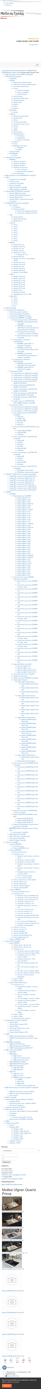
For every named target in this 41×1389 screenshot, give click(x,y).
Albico (3, 1184)
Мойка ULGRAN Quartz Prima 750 (13, 1240)
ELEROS (8, 1184)
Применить (6, 1162)
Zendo (11, 274)
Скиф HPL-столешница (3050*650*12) (21, 482)
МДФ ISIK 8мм (18, 1070)
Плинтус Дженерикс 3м (20, 937)
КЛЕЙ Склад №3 (10, 308)
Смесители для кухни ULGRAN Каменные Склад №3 (23, 578)
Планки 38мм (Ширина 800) (18, 1032)
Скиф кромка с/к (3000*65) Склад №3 (25, 379)
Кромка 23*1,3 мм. (19, 252)
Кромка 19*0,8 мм (19, 264)
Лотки (15, 155)
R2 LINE (20, 446)
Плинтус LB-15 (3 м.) (20, 852)
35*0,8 (15, 233)
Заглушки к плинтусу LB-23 (26, 860)
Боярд (15, 112)
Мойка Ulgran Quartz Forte (26, 696)
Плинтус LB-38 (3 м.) (20, 884)
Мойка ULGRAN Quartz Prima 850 (13, 1312)
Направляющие (18, 134)
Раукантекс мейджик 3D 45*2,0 (27, 213)
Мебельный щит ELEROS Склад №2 (21, 1119)
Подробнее (15, 1382)
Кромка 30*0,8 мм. (19, 270)
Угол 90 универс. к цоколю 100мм (28, 998)
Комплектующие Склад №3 (18, 312)
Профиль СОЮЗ (14, 1143)
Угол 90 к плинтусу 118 (24, 913)
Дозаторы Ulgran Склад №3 (22, 664)
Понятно (7, 1386)
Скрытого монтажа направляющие (24, 84)
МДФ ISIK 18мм (18, 1068)
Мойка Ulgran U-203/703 (25, 527)
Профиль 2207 (18, 1137)
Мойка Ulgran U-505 (23, 545)
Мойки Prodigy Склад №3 (17, 840)
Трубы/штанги (17, 118)
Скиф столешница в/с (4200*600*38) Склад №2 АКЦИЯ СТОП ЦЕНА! (25, 394)
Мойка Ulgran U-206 (23, 565)
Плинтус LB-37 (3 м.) (20, 882)
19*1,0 (15, 304)
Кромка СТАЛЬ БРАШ (20, 272)
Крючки (15, 104)
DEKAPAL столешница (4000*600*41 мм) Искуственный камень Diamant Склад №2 (28, 328)
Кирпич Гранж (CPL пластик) (22, 1117)
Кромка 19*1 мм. (18, 248)
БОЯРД (11, 80)
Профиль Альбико (15, 1141)
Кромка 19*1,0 (18, 290)
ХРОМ (19, 150)
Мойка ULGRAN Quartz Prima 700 (13, 1228)
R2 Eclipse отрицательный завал (28, 472)
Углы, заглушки (22, 169)
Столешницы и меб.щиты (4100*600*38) (21, 340)
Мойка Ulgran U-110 (23, 498)
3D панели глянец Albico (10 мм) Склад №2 (23, 1111)
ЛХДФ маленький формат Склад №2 (21, 1036)
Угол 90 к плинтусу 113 (24, 911)
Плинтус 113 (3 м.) (19, 927)
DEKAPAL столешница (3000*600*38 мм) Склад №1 (26, 364)
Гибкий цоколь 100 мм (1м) (22, 945)
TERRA (19, 1079)
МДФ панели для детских (21, 1058)
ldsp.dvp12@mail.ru (13, 1376)
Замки (15, 130)
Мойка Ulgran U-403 (23, 533)
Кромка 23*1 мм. (18, 266)
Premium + (20, 425)
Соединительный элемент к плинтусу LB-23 (26, 873)
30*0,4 (15, 239)
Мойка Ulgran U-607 (23, 575)
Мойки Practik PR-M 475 (25, 820)
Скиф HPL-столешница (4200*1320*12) (22, 480)
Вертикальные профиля (25, 171)
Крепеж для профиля (16, 1105)
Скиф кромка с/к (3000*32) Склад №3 (25, 375)
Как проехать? (34, 44)
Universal (20, 417)
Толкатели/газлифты (20, 122)
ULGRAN (4, 72)
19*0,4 (15, 225)
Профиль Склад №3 (12, 1123)
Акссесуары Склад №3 (20, 832)
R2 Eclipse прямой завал (25, 470)
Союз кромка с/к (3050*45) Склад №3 (25, 411)
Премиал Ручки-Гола (20, 167)
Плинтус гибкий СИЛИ (20, 888)
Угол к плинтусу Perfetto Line (26, 921)
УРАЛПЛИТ (13, 78)
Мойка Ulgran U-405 (23, 535)
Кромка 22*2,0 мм (19, 288)
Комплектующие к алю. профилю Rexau (22, 1103)
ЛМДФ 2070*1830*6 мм (16, 1044)
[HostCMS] (12, 14)
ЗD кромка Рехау (18, 209)
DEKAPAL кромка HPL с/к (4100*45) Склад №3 (25, 344)
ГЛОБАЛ (12, 114)
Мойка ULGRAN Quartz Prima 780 (13, 1269)
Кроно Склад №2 (14, 185)
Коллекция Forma (7, 1171)
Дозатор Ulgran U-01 (24, 666)
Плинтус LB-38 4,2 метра (21, 886)
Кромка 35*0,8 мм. (19, 268)
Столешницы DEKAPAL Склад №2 (20, 318)
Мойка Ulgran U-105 (23, 518)
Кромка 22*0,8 (18, 217)
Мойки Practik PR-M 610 (25, 822)
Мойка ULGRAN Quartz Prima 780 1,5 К (28, 732)
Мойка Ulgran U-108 (23, 559)
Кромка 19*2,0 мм (19, 278)
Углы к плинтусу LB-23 (24, 876)
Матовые (12, 1115)
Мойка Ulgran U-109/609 (25, 523)
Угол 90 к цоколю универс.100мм (28, 971)
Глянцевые (13, 1113)
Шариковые (21, 138)
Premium (20, 423)
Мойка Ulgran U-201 (23, 549)
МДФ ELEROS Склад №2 (17, 1062)
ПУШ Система (22, 94)
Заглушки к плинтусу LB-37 (26, 862)
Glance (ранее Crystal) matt (26, 1085)
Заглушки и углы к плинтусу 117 (27, 899)
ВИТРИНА (12, 110)
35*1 (14, 306)
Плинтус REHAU (14, 890)
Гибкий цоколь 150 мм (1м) (22, 947)
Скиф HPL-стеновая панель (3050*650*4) (22, 486)
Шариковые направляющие (22, 82)
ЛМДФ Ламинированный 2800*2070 (21, 1048)
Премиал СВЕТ (14, 152)
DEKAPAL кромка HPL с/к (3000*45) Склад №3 (25, 368)
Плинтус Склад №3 (11, 842)
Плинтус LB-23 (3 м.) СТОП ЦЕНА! (24, 880)
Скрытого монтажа (23, 140)
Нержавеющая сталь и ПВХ (22, 294)
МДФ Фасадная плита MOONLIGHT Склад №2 (20, 175)
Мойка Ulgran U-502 (23, 541)
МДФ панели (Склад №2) (13, 1050)
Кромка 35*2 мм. (18, 256)
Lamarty (12, 223)
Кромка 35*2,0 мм (19, 284)
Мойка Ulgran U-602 (23, 573)
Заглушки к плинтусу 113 (25, 901)
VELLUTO (20, 1081)
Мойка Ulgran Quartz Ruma (26, 755)
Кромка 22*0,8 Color (19, 219)
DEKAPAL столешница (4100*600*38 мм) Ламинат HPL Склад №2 (27, 349)
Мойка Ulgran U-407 (23, 539)
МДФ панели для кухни (21, 1060)
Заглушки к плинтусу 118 (25, 903)
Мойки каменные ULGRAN (22, 496)
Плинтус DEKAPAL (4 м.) (21, 848)
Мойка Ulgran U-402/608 (25, 555)
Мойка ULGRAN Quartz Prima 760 (13, 1356)
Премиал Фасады (19, 165)
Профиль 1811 (18, 1135)
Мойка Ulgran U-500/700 (25, 504)
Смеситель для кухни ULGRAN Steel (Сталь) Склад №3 (25, 811)
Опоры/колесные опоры (21, 124)
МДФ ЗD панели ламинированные (20, 1093)
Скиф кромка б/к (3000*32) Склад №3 (25, 373)
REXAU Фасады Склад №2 (22, 1077)
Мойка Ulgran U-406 (23, 537)
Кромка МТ (13, 296)
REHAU (11, 243)
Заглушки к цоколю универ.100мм (28, 951)
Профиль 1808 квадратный (22, 1133)
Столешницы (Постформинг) (15, 310)
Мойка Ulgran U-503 (23, 543)
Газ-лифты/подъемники (21, 86)
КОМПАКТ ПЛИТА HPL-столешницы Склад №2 (20, 474)
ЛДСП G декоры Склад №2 (18, 189)
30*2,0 (15, 241)
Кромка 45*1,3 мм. (19, 262)
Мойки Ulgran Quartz (14, 72)
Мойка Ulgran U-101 (23, 512)
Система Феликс (18, 173)
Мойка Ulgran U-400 (23, 531)
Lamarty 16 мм (14, 181)
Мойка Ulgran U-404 (23, 500)
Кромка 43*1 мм (18, 245)
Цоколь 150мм (18, 981)
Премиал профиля (19, 163)
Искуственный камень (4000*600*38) (25, 320)
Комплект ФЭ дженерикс (25, 925)
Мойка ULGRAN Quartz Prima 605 (13, 1212)
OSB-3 (7, 1121)
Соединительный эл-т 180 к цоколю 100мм (26, 956)
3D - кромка (13, 205)
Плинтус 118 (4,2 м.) (20, 929)
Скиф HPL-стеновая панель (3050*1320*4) (23, 476)
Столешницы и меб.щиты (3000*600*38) (21, 360)
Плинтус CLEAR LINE (20, 933)
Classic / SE (21, 419)
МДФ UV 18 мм (18, 1075)
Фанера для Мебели (16, 197)
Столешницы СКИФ (15, 371)
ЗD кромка (16, 207)
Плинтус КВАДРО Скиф (17, 939)
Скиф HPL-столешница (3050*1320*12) (22, 478)
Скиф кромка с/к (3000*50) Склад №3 (25, 377)
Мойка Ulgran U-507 (23, 553)
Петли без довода (23, 90)
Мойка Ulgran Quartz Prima (26, 717)
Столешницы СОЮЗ (16, 405)
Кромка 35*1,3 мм (19, 282)
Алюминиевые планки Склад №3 (16, 1020)
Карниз (11, 1125)
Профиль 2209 (18, 1139)
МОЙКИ (33, 70)
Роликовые (20, 136)
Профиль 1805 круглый (21, 1131)
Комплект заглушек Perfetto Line (27, 895)
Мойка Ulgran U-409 (23, 506)
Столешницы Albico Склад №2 (19, 314)
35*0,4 (15, 231)
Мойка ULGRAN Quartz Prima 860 (13, 1334)
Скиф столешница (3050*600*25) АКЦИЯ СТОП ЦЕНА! (24, 386)
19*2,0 (15, 229)
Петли (15, 88)
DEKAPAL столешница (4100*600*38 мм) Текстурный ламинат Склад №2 (27, 355)
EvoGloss (15, 1184)
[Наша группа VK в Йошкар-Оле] (8, 1367)
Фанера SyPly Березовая (17, 193)
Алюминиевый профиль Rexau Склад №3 (19, 1099)
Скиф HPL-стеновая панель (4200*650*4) (22, 490)
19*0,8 (15, 227)
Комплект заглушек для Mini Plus (28, 915)
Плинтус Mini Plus (19, 931)
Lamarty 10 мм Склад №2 (17, 179)
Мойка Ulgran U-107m (24, 563)
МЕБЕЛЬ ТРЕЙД (25, 70)
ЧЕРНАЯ (20, 148)
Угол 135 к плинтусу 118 (25, 909)
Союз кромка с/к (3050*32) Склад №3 (25, 409)
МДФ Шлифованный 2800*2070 (19, 1046)
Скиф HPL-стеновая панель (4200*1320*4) (23, 488)
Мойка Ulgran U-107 (23, 522)
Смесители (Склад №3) (17, 838)
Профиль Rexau (14, 1101)
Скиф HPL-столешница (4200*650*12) (21, 484)
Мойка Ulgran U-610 (23, 571)
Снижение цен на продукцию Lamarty (13, 1175)
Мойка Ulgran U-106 (23, 520)
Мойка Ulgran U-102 (23, 514)
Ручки (15, 106)
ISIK (10, 215)
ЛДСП (7, 177)
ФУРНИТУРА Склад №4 (13, 76)
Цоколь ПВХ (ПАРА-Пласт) (18, 983)
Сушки (15, 128)
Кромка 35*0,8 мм (19, 292)
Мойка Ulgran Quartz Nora (25, 682)
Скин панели (13, 1095)
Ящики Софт (17, 102)
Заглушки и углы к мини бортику (27, 897)
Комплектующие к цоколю (21, 1018)
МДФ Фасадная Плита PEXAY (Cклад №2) (19, 74)
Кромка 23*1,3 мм (19, 280)
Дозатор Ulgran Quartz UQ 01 (26, 670)
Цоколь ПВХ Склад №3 (12, 941)
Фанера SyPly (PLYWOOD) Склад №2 (17, 191)
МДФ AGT (12, 1052)
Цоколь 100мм (18, 979)
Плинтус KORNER (15, 850)
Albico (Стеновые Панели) (13, 1109)
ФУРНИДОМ (13, 154)
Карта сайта (9, 3)
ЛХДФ (7, 1034)
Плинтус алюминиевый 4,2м (22, 935)
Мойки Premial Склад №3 (17, 834)
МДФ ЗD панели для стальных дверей (21, 1091)
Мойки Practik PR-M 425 (25, 818)
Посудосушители (18, 100)
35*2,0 (15, 235)
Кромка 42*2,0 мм (19, 286)
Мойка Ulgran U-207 (23, 551)
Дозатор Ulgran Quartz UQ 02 (26, 672)
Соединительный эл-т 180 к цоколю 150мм (26, 960)
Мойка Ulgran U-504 (23, 508)
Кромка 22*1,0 (18, 221)
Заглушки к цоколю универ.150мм (28, 953)
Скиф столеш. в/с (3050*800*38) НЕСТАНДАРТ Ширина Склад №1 (24, 402)
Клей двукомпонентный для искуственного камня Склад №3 (27, 333)
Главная (4, 70)
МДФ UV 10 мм (18, 1074)
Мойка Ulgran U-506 (23, 547)
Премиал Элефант (19, 161)
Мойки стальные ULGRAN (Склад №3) (25, 678)
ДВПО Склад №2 (10, 1097)
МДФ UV (12, 1072)
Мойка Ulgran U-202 (23, 525)
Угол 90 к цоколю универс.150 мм (28, 973)
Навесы (15, 108)
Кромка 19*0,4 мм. (19, 247)
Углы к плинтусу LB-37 (24, 878)
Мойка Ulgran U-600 (23, 567)
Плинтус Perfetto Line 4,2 (21, 891)
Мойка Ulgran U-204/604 (25, 557)
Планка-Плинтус (14, 1030)
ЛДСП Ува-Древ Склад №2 (18, 187)
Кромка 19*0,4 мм (19, 276)
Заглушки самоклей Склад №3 (15, 1107)
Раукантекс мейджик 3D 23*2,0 (27, 211)
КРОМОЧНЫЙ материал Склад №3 (16, 203)
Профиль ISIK (14, 1127)
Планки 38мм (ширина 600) (18, 1024)
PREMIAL (12, 159)
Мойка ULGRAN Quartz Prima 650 (13, 1291)
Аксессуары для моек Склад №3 (23, 674)
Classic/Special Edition (24, 431)
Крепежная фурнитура (20, 98)
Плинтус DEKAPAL (15, 844)
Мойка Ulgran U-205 (23, 529)
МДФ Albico (13, 1054)
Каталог (9, 70)
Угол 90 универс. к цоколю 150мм (28, 1004)
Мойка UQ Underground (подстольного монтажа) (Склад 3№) (26, 825)
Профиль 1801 (18, 1129)
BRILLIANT (20, 1083)
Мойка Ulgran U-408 (23, 502)
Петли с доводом (23, 92)
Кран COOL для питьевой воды (19, 836)
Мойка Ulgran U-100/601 (25, 510)
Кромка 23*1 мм (22, 254)
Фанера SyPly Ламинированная (19, 195)
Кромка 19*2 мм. (18, 250)
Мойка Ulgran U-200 (23, 561)
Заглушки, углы (18, 846)
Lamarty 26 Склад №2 (16, 183)
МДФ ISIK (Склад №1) (16, 1066)
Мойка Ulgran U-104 (23, 516)
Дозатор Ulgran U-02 (24, 668)
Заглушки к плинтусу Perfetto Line (28, 923)
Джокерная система (19, 146)
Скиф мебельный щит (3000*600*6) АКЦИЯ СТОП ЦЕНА (25, 382)
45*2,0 (15, 237)
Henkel (20, 1184)
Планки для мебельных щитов (19, 1028)
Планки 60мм (13, 1026)
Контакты (8, 5)
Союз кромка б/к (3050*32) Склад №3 (25, 407)
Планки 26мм (13, 1022)
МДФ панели (17, 1056)
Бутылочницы (17, 96)
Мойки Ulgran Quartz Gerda (26, 761)
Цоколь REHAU (14, 943)
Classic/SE (20, 440)
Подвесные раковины (20, 676)
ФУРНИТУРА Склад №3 (13, 157)
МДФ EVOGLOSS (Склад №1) (18, 1064)
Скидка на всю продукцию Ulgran (12, 1179)
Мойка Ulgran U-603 (23, 569)
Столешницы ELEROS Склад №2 (20, 316)
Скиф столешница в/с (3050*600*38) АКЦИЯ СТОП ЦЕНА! (25, 390)
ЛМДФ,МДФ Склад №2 (12, 1042)
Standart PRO (21, 421)
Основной (16, 70)
